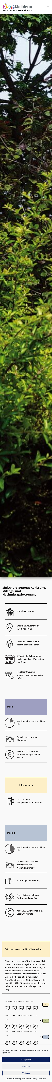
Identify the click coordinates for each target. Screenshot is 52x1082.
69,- (7, 1042)
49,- (7, 1026)
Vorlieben (26, 1073)
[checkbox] (5, 1005)
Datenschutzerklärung (13, 1079)
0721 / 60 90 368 (24, 799)
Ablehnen (26, 1066)
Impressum (42, 1079)
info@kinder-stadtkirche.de (29, 802)
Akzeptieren (26, 1060)
